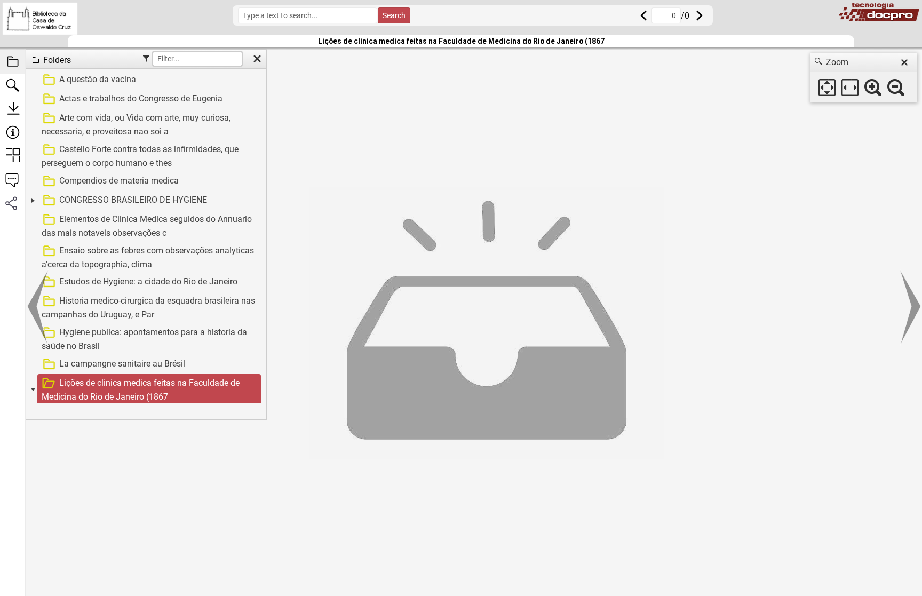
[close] (904, 62)
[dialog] (863, 77)
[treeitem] (145, 80)
